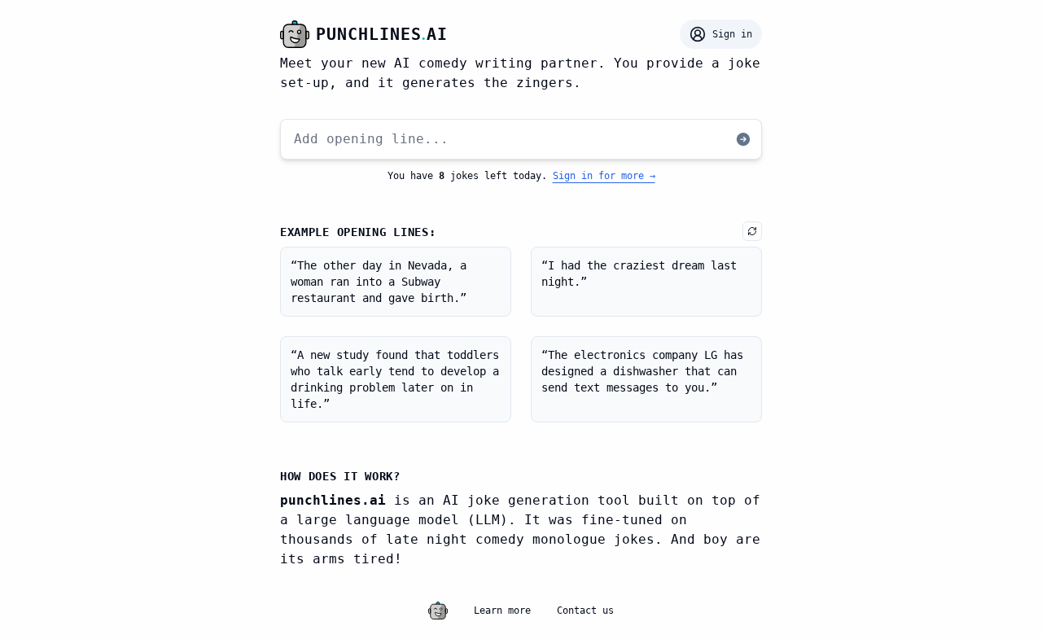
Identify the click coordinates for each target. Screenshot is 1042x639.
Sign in (732, 34)
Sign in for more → (604, 176)
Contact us (585, 610)
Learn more (502, 610)
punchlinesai (382, 34)
